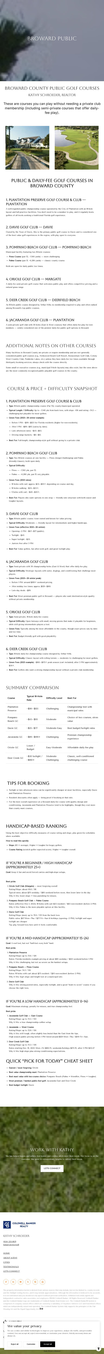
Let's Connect (11, 1271)
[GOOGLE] (35, 1282)
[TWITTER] (28, 1282)
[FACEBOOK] (6, 1282)
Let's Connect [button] (52, 1168)
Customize (31, 1344)
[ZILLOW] (42, 1282)
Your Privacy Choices (52, 1351)
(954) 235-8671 (9, 1241)
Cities (6, 1262)
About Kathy (10, 1258)
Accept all (48, 1344)
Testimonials (11, 1267)
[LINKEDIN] (13, 1282)
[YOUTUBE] (20, 1282)
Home (6, 1253)
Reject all (14, 1344)
